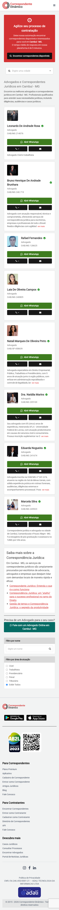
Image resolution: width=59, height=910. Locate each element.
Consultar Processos (12, 848)
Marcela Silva (29, 501)
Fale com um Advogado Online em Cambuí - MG (30, 627)
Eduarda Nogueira (32, 448)
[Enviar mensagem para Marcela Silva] (40, 524)
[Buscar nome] (50, 649)
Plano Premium (9, 769)
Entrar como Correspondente (16, 782)
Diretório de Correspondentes (16, 821)
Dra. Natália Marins (32, 394)
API (4, 825)
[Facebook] (29, 868)
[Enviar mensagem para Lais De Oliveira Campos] (40, 312)
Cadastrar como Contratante (16, 817)
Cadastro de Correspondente (15, 777)
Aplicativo (7, 773)
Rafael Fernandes (31, 238)
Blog (4, 790)
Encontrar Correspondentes (15, 809)
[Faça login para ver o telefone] (17, 148)
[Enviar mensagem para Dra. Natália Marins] (40, 417)
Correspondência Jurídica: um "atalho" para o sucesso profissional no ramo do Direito (31, 597)
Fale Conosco (8, 794)
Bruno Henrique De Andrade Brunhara (24, 182)
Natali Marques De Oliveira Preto (26, 341)
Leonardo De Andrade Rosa (23, 125)
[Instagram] (24, 868)
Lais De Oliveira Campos (21, 289)
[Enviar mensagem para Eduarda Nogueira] (40, 470)
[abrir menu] (54, 5)
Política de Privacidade (29, 878)
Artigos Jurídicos (10, 786)
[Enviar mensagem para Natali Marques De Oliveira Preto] (40, 364)
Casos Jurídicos (9, 844)
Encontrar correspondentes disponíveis (31, 56)
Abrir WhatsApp (31, 142)
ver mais (41, 226)
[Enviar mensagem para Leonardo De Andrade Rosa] (40, 148)
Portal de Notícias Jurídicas (15, 856)
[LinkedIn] (34, 868)
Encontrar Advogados (12, 852)
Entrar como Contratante (14, 813)
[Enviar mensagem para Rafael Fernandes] (40, 261)
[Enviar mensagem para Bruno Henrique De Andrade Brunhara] (40, 207)
